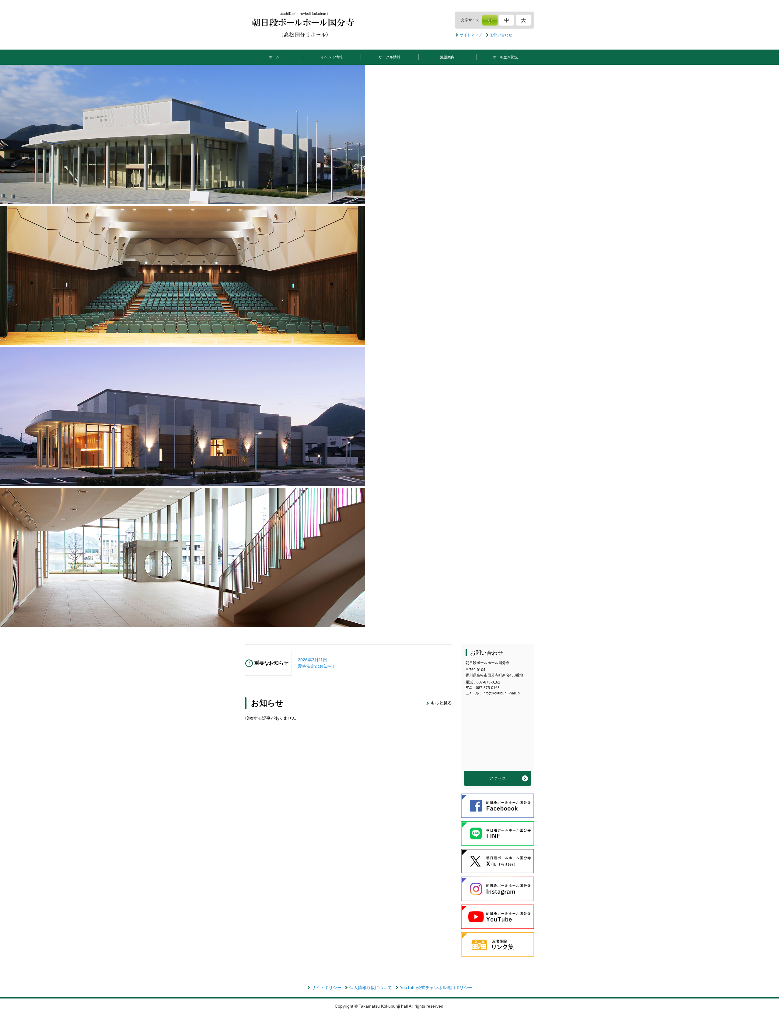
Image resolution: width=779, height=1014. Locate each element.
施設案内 (447, 57)
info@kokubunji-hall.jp (501, 693)
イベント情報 (332, 57)
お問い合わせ (501, 35)
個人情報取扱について (370, 987)
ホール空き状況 (505, 57)
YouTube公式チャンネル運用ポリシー (436, 987)
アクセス (497, 778)
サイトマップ (471, 35)
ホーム (273, 57)
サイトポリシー (326, 987)
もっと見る (441, 703)
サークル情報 (389, 57)
